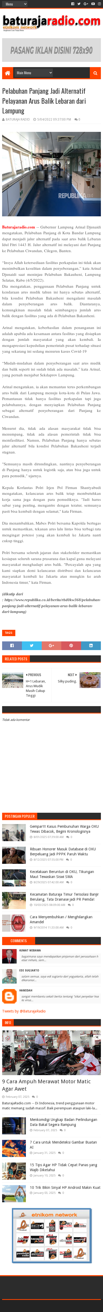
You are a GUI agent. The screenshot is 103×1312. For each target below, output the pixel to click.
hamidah (25, 990)
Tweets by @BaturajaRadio (24, 1011)
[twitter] (79, 4)
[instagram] (99, 4)
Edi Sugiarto (29, 970)
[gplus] (86, 4)
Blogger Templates (73, 1306)
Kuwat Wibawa (30, 950)
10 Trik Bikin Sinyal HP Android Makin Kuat (65, 1187)
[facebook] (72, 4)
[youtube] (93, 4)
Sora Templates (43, 1306)
